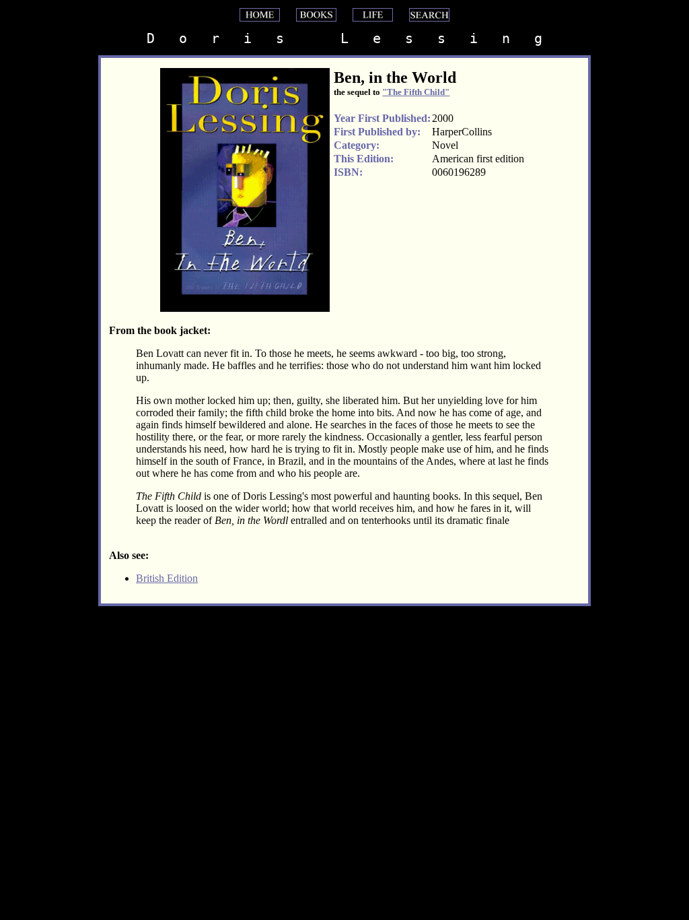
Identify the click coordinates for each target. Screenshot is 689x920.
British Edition (167, 578)
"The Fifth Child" (415, 92)
